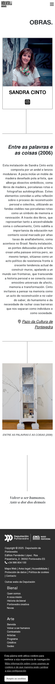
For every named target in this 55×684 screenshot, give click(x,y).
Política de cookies (39, 572)
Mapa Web (10, 569)
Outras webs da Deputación (20, 582)
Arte (10, 619)
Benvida (11, 624)
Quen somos (14, 594)
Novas (10, 608)
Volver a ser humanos (18, 628)
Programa (12, 639)
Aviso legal (24, 569)
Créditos (11, 643)
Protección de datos (16, 572)
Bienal (12, 588)
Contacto (11, 576)
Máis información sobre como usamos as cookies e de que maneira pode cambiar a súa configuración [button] (27, 667)
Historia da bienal (16, 601)
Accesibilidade (40, 569)
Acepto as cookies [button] (16, 678)
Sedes (10, 646)
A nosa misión (14, 597)
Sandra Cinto (27, 93)
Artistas (11, 635)
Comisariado (13, 632)
